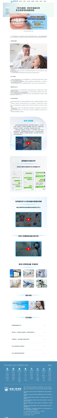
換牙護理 (49, 378)
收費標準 (36, 1)
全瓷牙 (19, 374)
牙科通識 (31, 377)
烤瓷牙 (19, 375)
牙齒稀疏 (13, 378)
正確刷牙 (31, 375)
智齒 (25, 374)
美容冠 (19, 372)
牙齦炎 (38, 375)
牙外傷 (50, 377)
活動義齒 (19, 380)
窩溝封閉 (49, 374)
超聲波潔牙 (43, 375)
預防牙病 (31, 374)
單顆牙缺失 (7, 374)
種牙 (7, 372)
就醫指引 (41, 1)
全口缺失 (7, 380)
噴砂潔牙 (43, 377)
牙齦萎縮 (37, 380)
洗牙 (43, 374)
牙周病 (38, 377)
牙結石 (44, 378)
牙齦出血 (37, 374)
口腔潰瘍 (25, 380)
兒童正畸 (49, 375)
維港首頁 (20, 1)
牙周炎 (38, 372)
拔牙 (25, 377)
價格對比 (45, 1)
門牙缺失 (7, 375)
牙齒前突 (13, 377)
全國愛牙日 (31, 372)
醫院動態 (32, 1)
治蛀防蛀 (49, 372)
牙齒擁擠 (13, 375)
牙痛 (25, 378)
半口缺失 (7, 378)
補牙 (25, 372)
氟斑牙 (19, 377)
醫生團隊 (28, 1)
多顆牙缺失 (7, 377)
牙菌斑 (44, 380)
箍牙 (13, 380)
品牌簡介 (24, 1)
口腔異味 (31, 378)
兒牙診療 (49, 380)
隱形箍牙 (13, 372)
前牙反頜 (13, 374)
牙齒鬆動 (37, 378)
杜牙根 (25, 375)
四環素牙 (19, 378)
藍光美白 (43, 372)
